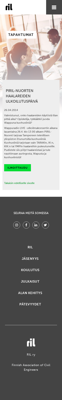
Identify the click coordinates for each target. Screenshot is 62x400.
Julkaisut (30, 281)
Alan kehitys (30, 293)
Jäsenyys (30, 259)
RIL (30, 247)
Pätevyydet (30, 304)
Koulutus (30, 270)
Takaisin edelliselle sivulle (19, 183)
